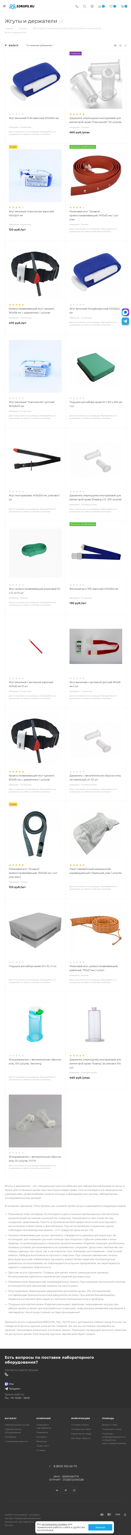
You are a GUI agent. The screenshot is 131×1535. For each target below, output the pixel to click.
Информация (80, 1418)
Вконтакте (57, 1487)
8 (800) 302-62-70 (65, 1466)
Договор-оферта (80, 1438)
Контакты (41, 1437)
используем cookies (54, 1524)
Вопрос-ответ (110, 1424)
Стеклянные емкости (16, 1441)
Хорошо (100, 1527)
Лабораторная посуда (17, 1424)
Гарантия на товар (81, 1433)
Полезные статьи (111, 1429)
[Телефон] (77, 7)
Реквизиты (42, 1432)
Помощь (108, 1418)
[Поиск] (84, 7)
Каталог (11, 1418)
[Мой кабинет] (92, 6)
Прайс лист (42, 1445)
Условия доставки (81, 1429)
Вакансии (41, 1441)
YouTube (74, 1487)
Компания (43, 1418)
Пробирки (10, 1437)
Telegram (65, 1487)
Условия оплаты (80, 1424)
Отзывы (40, 1450)
